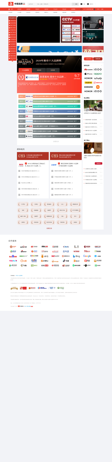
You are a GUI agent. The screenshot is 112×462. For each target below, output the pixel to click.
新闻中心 (46, 12)
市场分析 (64, 9)
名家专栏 (46, 9)
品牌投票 (19, 9)
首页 (12, 9)
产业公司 (55, 9)
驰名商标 (55, 12)
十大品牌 (19, 12)
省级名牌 (64, 12)
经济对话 (28, 12)
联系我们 (73, 12)
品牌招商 (28, 9)
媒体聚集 (73, 9)
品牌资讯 (37, 12)
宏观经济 (37, 9)
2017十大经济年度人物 (88, 9)
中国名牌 (10, 12)
